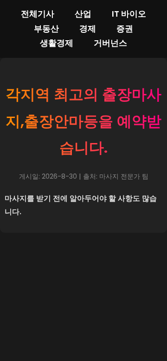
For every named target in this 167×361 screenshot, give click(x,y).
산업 (83, 13)
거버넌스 (110, 43)
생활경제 (56, 43)
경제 (87, 28)
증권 (124, 28)
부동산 (46, 28)
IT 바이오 (129, 13)
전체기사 (37, 13)
